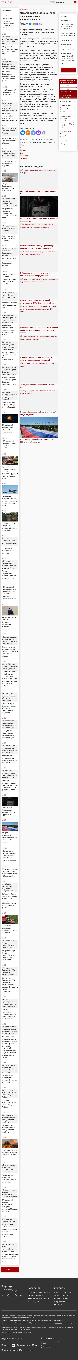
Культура (46, 1298)
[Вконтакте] (13, 1345)
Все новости (7, 11)
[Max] (68, 85)
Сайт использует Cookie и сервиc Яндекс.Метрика (16, 1332)
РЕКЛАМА (58, 1305)
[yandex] (10, 1350)
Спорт (30, 1302)
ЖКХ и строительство (35, 1298)
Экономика (39, 1295)
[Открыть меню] (75, 2)
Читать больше (68, 70)
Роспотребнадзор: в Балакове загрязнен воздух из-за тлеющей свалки (68, 36)
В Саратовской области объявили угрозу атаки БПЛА (67, 47)
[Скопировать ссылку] (41, 24)
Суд (48, 1292)
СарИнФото (37, 1302)
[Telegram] (35, 24)
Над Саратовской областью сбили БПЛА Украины (67, 26)
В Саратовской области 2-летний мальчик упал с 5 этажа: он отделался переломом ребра (68, 58)
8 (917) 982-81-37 (66, 92)
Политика (31, 1295)
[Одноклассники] (32, 24)
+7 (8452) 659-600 (61, 1298)
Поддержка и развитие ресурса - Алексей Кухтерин (50, 1347)
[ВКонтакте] (30, 24)
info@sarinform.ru (65, 97)
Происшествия (41, 1292)
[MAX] (38, 24)
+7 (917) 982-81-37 (61, 1295)
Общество (38, 9)
